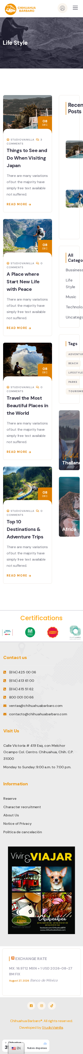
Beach (73, 363)
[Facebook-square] (31, 1006)
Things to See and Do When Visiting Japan (27, 158)
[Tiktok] (52, 1006)
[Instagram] (41, 1006)
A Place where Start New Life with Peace (23, 281)
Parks (72, 381)
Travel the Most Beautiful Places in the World (27, 405)
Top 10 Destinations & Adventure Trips (25, 529)
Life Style (70, 283)
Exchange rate (31, 958)
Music (71, 296)
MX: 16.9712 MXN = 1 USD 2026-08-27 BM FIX (40, 971)
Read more (17, 204)
